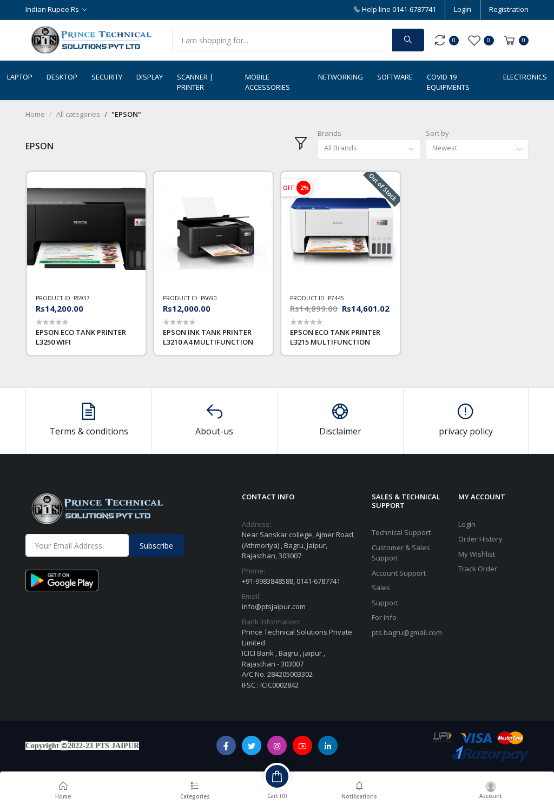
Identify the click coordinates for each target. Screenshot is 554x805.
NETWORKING (340, 77)
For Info (384, 617)
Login (462, 9)
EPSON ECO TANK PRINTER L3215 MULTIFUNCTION (335, 337)
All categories (78, 114)
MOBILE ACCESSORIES (267, 82)
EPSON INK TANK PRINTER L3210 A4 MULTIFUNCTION (208, 337)
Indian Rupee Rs (52, 9)
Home (35, 114)
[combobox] (369, 149)
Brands (329, 133)
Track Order (477, 568)
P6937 (82, 298)
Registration (509, 9)
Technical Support (401, 532)
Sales (381, 587)
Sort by (437, 133)
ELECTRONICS (525, 77)
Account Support (399, 573)
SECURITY (106, 77)
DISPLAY (149, 77)
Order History (480, 539)
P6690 (209, 298)
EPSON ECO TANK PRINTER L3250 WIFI (81, 337)
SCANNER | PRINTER (195, 82)
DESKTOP (62, 77)
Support (385, 603)
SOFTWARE (395, 77)
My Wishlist (476, 554)
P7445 (336, 298)
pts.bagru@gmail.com (407, 632)
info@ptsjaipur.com (274, 606)
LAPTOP (19, 77)
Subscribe (156, 545)
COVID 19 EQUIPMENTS (448, 82)
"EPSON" (126, 114)
